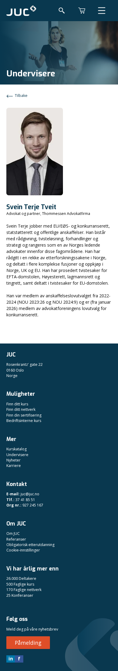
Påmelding (28, 642)
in (10, 658)
